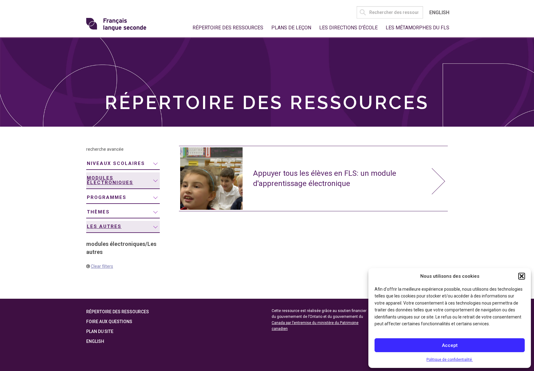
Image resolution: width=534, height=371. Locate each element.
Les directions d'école (348, 28)
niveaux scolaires (116, 163)
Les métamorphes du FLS (417, 28)
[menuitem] (123, 164)
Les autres (104, 226)
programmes (106, 197)
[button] (522, 276)
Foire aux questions (109, 321)
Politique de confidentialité (449, 359)
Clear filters (102, 266)
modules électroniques (110, 180)
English (439, 12)
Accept (450, 345)
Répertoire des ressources (228, 28)
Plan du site (99, 331)
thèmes (98, 212)
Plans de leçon (291, 28)
